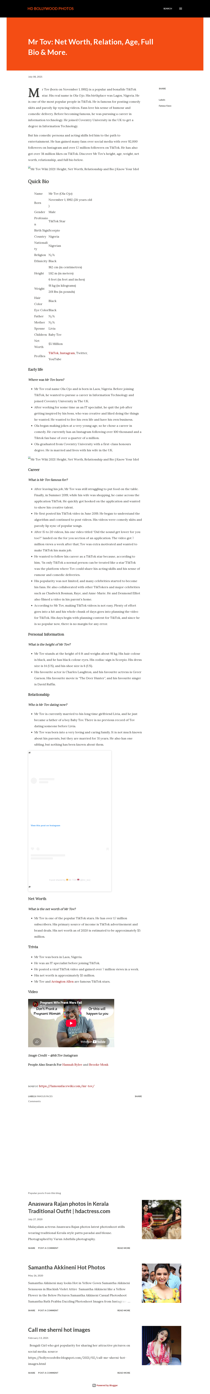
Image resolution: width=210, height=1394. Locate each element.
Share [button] (162, 88)
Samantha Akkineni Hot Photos (66, 1267)
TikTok (54, 353)
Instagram (67, 353)
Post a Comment (48, 1248)
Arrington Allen (62, 981)
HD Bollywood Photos (51, 8)
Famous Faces (165, 105)
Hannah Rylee (72, 1064)
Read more (123, 1248)
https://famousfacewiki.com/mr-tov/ (67, 1086)
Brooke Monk (98, 1064)
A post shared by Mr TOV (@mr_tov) (69, 880)
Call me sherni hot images (59, 1329)
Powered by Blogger (107, 1385)
